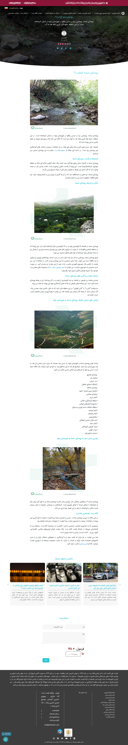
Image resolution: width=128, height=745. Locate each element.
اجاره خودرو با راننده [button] (84, 13)
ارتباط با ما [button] (24, 13)
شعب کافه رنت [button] (37, 13)
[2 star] (65, 44)
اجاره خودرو (116, 13)
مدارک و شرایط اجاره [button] (53, 13)
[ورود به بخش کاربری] (21, 8)
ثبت (46, 660)
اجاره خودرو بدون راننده (102, 13)
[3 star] (63, 44)
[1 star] (67, 44)
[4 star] (61, 44)
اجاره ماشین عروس (70, 13)
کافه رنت (46, 742)
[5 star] (58, 44)
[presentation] (119, 584)
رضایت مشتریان (13, 13)
